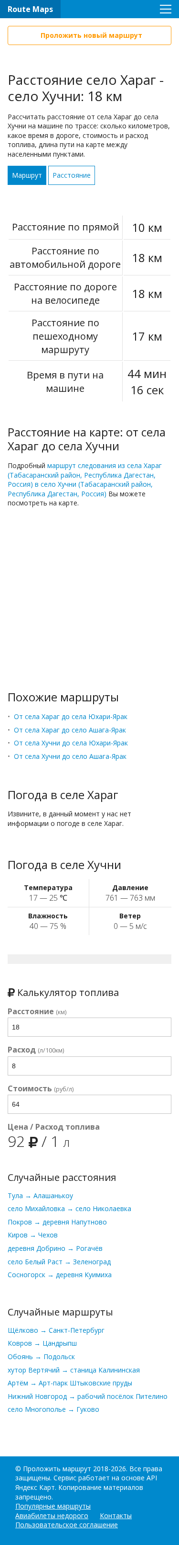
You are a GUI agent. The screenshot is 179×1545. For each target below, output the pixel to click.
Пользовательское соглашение (66, 1524)
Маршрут (27, 175)
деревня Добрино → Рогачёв (55, 1248)
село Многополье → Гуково (53, 1409)
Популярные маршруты (53, 1506)
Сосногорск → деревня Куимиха (60, 1274)
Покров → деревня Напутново (57, 1221)
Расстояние (72, 175)
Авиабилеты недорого (51, 1515)
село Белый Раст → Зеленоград (59, 1261)
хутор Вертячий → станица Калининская (74, 1369)
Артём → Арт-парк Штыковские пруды (70, 1382)
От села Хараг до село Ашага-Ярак (70, 729)
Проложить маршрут (57, 1468)
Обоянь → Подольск (41, 1356)
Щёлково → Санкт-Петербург (56, 1330)
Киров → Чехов (33, 1234)
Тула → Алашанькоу (40, 1195)
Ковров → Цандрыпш (42, 1343)
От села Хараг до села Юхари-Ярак (70, 716)
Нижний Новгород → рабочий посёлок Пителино (88, 1396)
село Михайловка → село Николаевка (69, 1208)
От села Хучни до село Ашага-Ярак (70, 756)
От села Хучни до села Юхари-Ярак (71, 742)
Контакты (116, 1515)
